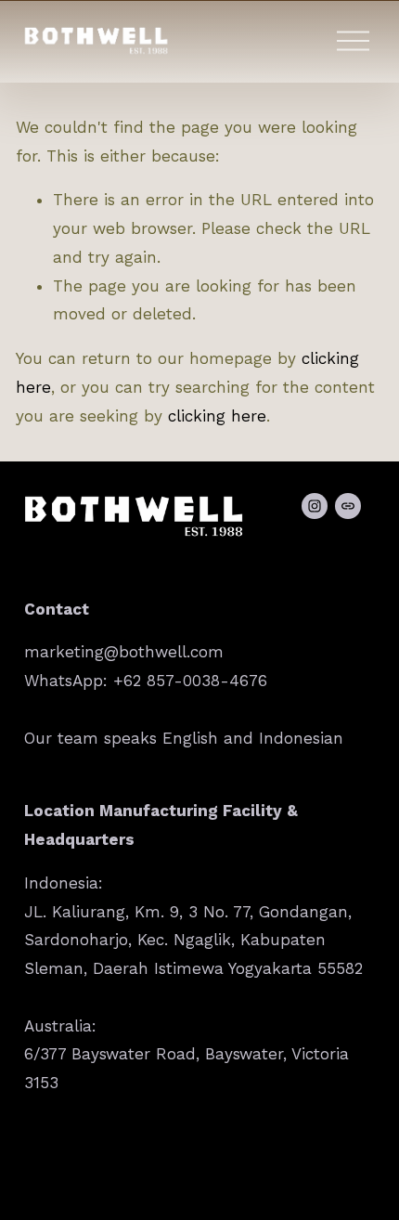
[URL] (348, 506)
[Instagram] (315, 506)
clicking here (217, 416)
